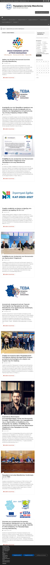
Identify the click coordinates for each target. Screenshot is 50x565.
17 (37, 70)
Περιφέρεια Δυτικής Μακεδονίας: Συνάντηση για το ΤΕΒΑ (17, 476)
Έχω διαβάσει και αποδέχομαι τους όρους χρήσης (42, 53)
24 (37, 72)
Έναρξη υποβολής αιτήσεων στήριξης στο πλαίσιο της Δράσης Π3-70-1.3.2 (16, 209)
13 (43, 68)
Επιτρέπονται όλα (17, 555)
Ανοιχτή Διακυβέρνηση (6, 22)
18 (39, 70)
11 (39, 68)
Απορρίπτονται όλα (28, 555)
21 (46, 70)
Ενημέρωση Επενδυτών (32, 19)
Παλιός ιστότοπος (23, 1)
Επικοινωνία (16, 1)
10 (37, 68)
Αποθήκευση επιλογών (41, 555)
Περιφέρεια (4, 19)
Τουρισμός (15, 22)
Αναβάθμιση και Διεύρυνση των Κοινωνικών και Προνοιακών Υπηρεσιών (17, 257)
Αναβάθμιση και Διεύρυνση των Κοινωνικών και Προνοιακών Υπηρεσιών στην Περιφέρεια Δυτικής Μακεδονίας (17, 160)
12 (41, 68)
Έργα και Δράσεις (12, 19)
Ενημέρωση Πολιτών (22, 19)
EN (28, 1)
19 (41, 70)
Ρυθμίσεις (4, 563)
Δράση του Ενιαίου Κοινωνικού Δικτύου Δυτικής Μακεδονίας (16, 60)
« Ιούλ (37, 77)
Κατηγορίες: (38, 40)
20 (43, 70)
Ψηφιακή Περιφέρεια (43, 19)
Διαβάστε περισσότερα (9, 77)
